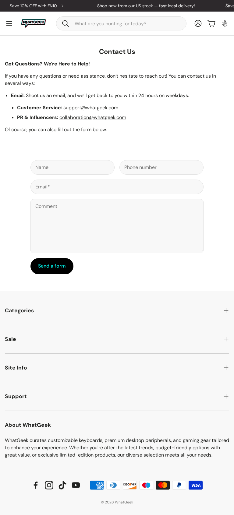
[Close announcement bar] (227, 4)
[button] (121, 23)
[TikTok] (62, 485)
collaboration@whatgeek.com (92, 117)
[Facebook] (35, 485)
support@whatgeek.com (90, 107)
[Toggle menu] (9, 23)
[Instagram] (49, 485)
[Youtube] (76, 485)
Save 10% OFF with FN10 (30, 6)
